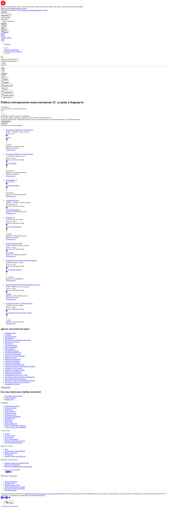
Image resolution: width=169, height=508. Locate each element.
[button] (3, 34)
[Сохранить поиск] (3, 69)
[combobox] (10, 59)
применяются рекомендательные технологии (40, 494)
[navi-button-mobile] (3, 40)
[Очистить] (3, 63)
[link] (4, 29)
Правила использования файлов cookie (34, 10)
